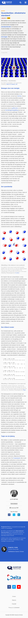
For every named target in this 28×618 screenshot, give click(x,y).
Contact (14, 596)
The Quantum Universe (6, 2)
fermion (20, 96)
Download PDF (14, 508)
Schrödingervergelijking (11, 110)
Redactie (14, 600)
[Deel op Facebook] (9, 514)
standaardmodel (6, 27)
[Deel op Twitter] (14, 514)
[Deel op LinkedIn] (19, 514)
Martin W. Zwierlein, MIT (12, 84)
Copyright (14, 604)
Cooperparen (17, 458)
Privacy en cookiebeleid (14, 607)
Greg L (24, 390)
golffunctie (15, 108)
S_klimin (17, 273)
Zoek (20, 2)
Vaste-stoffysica (14, 503)
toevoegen (4, 37)
